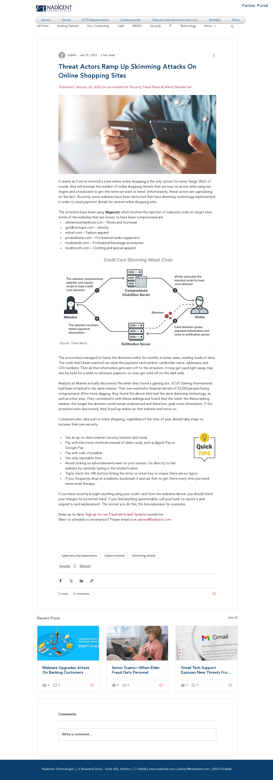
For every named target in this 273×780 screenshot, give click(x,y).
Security (155, 26)
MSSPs (137, 26)
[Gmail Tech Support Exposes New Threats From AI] (206, 643)
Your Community (98, 26)
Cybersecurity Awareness (79, 556)
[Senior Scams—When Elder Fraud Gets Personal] (137, 643)
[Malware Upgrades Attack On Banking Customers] (68, 643)
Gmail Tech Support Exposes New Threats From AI (206, 670)
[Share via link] (92, 581)
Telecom (84, 566)
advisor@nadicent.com (193, 769)
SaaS (121, 26)
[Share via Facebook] (60, 581)
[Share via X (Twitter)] (71, 581)
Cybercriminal (115, 556)
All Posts (42, 26)
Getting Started (67, 26)
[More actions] (213, 55)
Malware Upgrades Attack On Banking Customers (65, 670)
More (208, 26)
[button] (232, 26)
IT (170, 26)
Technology (188, 26)
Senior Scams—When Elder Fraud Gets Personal (136, 670)
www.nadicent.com (162, 769)
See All (233, 617)
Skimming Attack (143, 556)
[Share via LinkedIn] (81, 581)
